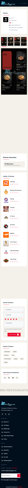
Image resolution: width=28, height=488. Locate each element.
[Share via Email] (13, 378)
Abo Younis (13, 242)
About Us (6, 422)
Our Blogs (6, 425)
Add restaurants (8, 446)
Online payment (8, 460)
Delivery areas (14, 30)
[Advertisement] (14, 140)
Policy (5, 439)
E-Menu (6, 453)
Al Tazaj (12, 216)
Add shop (6, 450)
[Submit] (19, 475)
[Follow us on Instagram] (5, 414)
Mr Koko (12, 224)
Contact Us (7, 432)
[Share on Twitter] (9, 378)
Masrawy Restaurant (15, 190)
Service (3, 443)
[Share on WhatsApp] (17, 378)
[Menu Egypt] (8, 3)
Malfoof (12, 233)
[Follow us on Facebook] (2, 414)
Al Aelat (12, 207)
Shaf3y (12, 199)
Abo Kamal (13, 259)
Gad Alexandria (14, 250)
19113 (12, 18)
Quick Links (4, 418)
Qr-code (6, 457)
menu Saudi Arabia (8, 435)
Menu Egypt (14, 480)
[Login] (22, 3)
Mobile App (6, 428)
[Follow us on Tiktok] (9, 414)
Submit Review (12, 334)
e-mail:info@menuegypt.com (8, 470)
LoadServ (20, 487)
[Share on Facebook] (5, 378)
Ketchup (12, 181)
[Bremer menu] (4, 41)
